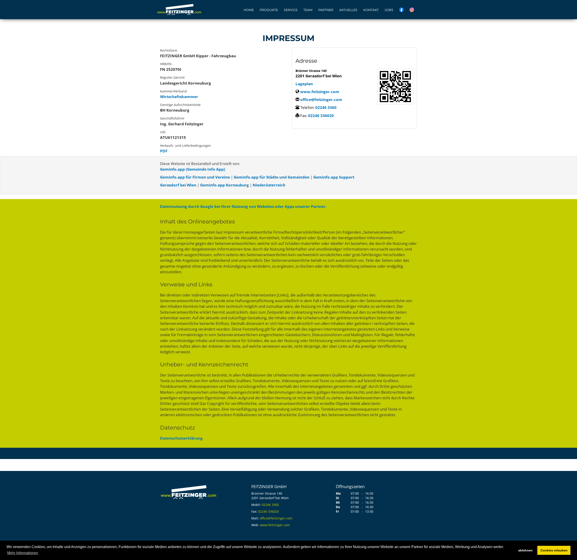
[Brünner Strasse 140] (395, 87)
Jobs (389, 10)
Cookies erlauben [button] (554, 550)
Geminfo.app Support (333, 177)
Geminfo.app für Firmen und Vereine (195, 177)
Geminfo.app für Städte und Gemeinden (271, 177)
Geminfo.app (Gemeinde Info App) (192, 169)
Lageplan (304, 83)
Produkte (269, 10)
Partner (325, 10)
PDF (163, 151)
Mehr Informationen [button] (22, 553)
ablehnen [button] (525, 550)
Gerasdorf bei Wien (178, 185)
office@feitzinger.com (321, 99)
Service (291, 10)
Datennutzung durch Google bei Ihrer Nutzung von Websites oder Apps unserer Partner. (243, 206)
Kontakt (371, 10)
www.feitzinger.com (319, 91)
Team (307, 10)
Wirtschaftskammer (179, 96)
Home (249, 10)
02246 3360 (326, 107)
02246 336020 (321, 115)
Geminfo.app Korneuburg (224, 185)
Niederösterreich (269, 185)
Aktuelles (348, 10)
